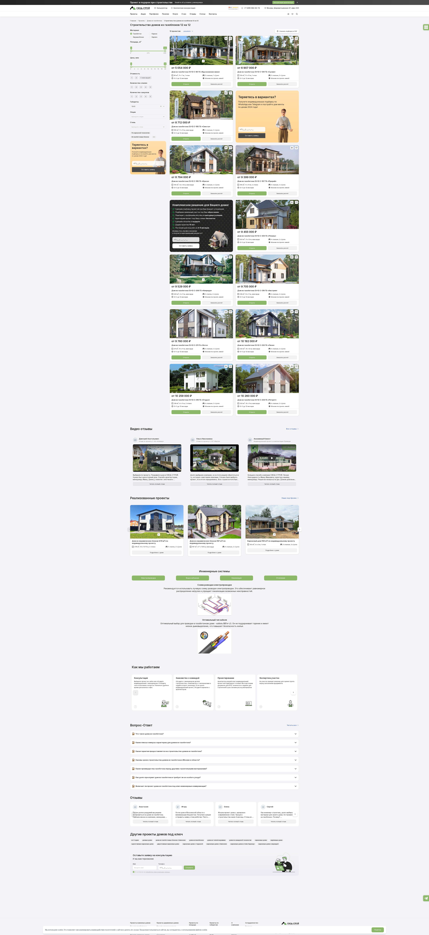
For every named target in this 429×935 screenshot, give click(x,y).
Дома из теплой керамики (216, 840)
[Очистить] (161, 106)
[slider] (131, 51)
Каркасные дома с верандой (268, 844)
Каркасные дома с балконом (217, 844)
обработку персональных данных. (158, 872)
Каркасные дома (261, 840)
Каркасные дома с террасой (193, 844)
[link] (181, 20)
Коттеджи (135, 840)
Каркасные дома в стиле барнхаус (242, 844)
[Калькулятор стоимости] (426, 27)
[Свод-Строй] (140, 8)
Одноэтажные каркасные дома (142, 844)
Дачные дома (147, 840)
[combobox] (145, 106)
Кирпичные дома (276, 840)
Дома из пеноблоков (196, 840)
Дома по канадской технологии (240, 840)
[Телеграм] (426, 898)
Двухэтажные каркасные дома (168, 844)
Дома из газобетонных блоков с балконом (170, 840)
